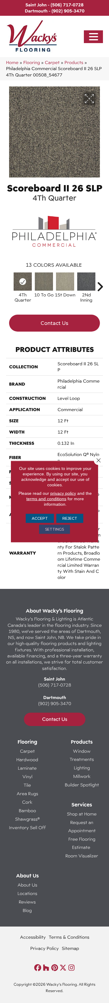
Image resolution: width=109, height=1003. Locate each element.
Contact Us (54, 323)
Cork (27, 802)
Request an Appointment (82, 826)
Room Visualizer (81, 855)
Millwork (82, 776)
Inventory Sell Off (27, 827)
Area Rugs (27, 793)
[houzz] (46, 968)
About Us (27, 884)
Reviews (27, 901)
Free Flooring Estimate (81, 843)
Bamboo (27, 810)
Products (73, 62)
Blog (27, 910)
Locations (27, 893)
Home (12, 62)
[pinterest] (54, 968)
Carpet (52, 62)
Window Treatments (82, 755)
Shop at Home (82, 813)
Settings (54, 529)
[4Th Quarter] (22, 281)
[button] (93, 36)
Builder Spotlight (82, 784)
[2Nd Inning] (86, 281)
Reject (69, 518)
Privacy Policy (44, 948)
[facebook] (37, 968)
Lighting (82, 767)
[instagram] (71, 968)
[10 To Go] (43, 281)
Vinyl (27, 776)
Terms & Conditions (69, 937)
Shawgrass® (27, 819)
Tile (27, 785)
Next (99, 284)
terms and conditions (46, 498)
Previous (9, 284)
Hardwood (27, 759)
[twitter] (63, 968)
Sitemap (70, 948)
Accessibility (33, 937)
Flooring (31, 62)
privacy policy (63, 493)
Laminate (27, 768)
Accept (40, 518)
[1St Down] (65, 281)
